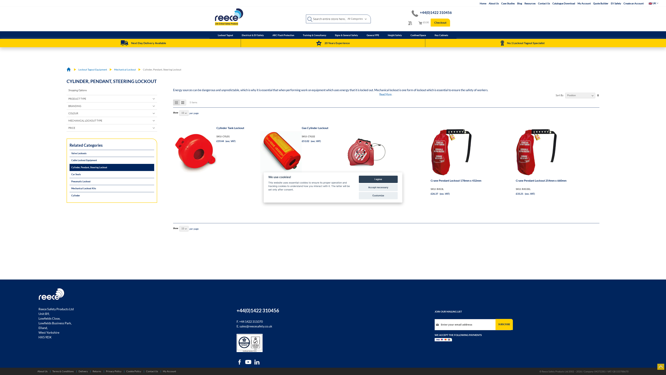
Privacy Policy (113, 371)
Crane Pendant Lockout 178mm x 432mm (456, 180)
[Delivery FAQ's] (124, 43)
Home (483, 3)
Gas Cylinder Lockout (315, 128)
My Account (584, 3)
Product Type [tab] (77, 98)
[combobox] (338, 19)
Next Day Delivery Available (148, 43)
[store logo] (229, 16)
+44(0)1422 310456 (436, 12)
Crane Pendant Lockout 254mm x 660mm (541, 180)
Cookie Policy (133, 371)
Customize (378, 195)
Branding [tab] (74, 106)
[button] (653, 3)
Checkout (440, 22)
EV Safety (616, 3)
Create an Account (634, 3)
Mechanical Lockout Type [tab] (85, 120)
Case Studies (508, 3)
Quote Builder (600, 3)
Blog (519, 3)
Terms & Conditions (63, 371)
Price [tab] (71, 127)
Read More (385, 94)
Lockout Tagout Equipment (93, 69)
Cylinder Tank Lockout (230, 128)
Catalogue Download (563, 3)
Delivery (83, 371)
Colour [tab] (73, 113)
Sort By (559, 95)
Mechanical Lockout (125, 69)
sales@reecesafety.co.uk (256, 326)
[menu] (333, 35)
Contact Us (544, 3)
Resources (530, 3)
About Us (494, 3)
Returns (97, 371)
